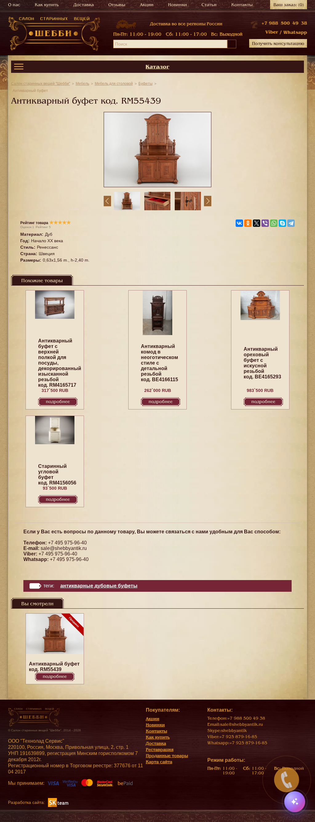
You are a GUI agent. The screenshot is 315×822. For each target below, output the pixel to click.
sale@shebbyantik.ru (64, 548)
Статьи (209, 4)
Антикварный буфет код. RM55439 (54, 666)
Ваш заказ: (288, 4)
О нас (14, 4)
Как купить (47, 4)
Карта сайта (159, 762)
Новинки (177, 4)
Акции (147, 4)
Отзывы (116, 4)
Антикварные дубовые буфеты (99, 585)
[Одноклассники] (248, 223)
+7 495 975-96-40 (67, 542)
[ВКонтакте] (239, 223)
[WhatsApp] (273, 223)
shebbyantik (234, 730)
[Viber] (265, 223)
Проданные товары (167, 755)
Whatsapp (295, 32)
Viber (271, 32)
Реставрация (159, 749)
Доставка (84, 4)
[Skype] (282, 223)
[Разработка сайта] (58, 802)
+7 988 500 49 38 (284, 23)
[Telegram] (291, 223)
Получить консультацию (278, 43)
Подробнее (58, 401)
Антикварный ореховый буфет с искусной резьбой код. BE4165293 (262, 362)
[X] (256, 223)
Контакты (242, 4)
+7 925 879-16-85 (238, 736)
